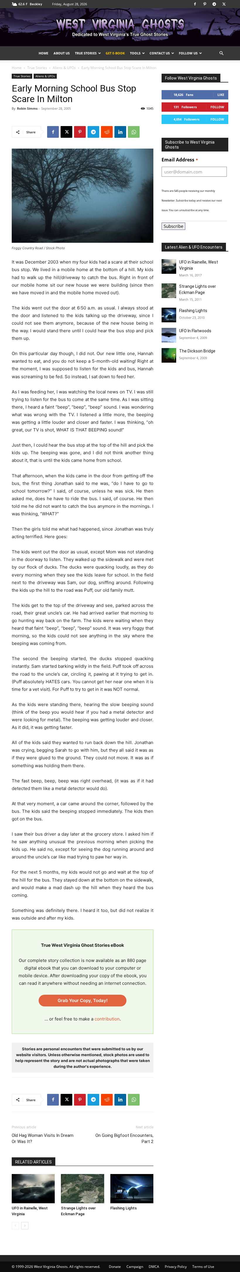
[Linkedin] (120, 132)
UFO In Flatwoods (195, 330)
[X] (224, 4)
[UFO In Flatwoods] (169, 335)
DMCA (154, 1266)
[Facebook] (195, 4)
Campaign (134, 1266)
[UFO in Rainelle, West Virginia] (33, 1189)
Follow (217, 107)
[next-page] (24, 1225)
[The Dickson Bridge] (169, 355)
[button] (221, 53)
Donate (115, 1266)
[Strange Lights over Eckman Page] (82, 1189)
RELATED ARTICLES (33, 1162)
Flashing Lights (123, 1208)
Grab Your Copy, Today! (83, 1000)
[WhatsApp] (134, 132)
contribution (107, 1019)
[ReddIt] (107, 132)
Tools (135, 53)
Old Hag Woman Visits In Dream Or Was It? (42, 1138)
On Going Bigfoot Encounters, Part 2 (124, 1138)
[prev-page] (15, 1225)
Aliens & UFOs (64, 67)
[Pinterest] (204, 4)
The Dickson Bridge (197, 351)
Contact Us (160, 53)
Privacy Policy (176, 1266)
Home (43, 53)
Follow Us (188, 53)
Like (220, 94)
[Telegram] (214, 4)
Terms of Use (203, 1266)
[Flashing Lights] (131, 1189)
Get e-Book (115, 53)
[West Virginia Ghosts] (120, 27)
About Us (62, 53)
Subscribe (173, 226)
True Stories (86, 53)
